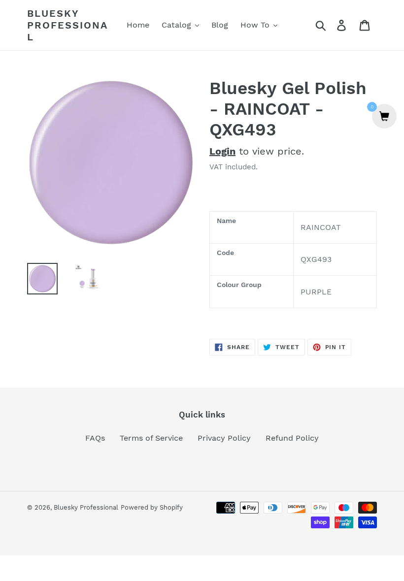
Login (222, 151)
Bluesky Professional (67, 25)
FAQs (95, 438)
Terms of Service (151, 438)
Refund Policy (292, 438)
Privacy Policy (224, 438)
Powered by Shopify (152, 507)
